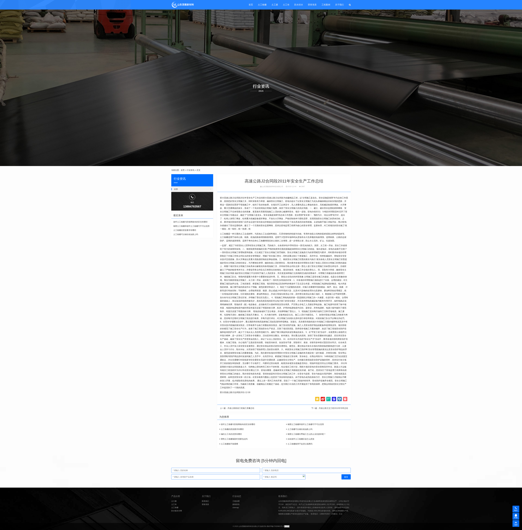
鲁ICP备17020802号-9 (275, 526)
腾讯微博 (328, 399)
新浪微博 (323, 399)
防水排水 (298, 5)
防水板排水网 (176, 511)
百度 (334, 399)
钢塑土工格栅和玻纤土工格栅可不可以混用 (305, 424)
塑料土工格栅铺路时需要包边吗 (234, 439)
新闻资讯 (236, 504)
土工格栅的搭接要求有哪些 (232, 429)
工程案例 (325, 5)
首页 (251, 5)
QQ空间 (317, 399)
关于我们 (339, 5)
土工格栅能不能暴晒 (229, 444)
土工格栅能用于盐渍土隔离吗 (299, 444)
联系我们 (205, 501)
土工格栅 (262, 5)
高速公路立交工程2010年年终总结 (333, 408)
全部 (176, 189)
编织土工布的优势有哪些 (231, 434)
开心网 (345, 399)
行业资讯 (190, 170)
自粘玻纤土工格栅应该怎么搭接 (300, 439)
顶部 (516, 525)
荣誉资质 (312, 5)
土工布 (286, 5)
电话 (516, 510)
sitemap (235, 507)
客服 (516, 518)
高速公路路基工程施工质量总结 (241, 408)
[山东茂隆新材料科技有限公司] (182, 4)
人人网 (339, 399)
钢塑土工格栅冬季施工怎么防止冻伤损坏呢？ (306, 434)
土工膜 (274, 5)
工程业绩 (236, 501)
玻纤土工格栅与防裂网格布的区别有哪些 (237, 424)
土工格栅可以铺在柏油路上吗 (299, 429)
